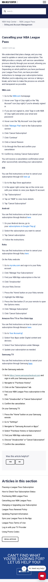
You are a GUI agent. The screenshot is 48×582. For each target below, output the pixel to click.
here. (26, 177)
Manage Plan (15, 126)
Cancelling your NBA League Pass (16, 500)
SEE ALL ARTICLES (10, 539)
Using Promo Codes (10, 532)
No (20, 462)
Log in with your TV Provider (14, 527)
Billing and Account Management (18, 25)
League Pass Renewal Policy (14, 509)
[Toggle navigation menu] (44, 2)
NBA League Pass (27, 22)
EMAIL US (25, 571)
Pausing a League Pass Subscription (18, 487)
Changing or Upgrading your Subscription (19, 505)
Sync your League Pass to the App (17, 518)
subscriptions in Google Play (21, 226)
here (29, 217)
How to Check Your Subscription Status (18, 491)
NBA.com (17, 96)
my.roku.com (14, 265)
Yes (10, 462)
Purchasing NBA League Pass (15, 496)
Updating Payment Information (15, 514)
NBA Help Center (9, 22)
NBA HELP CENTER (9, 2)
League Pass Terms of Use (14, 523)
